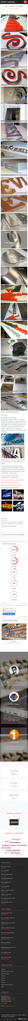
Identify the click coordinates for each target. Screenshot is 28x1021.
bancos (6, 853)
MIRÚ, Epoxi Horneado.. (6, 942)
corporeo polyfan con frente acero (17, 522)
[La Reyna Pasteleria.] (14, 822)
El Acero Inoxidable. (5, 886)
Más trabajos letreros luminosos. (11, 485)
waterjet (10, 462)
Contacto (3, 982)
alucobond (24, 850)
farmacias (15, 853)
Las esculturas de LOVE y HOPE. (8, 898)
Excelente (14, 555)
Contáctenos (5, 992)
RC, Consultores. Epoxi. (6, 952)
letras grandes (13, 850)
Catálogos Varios (5, 973)
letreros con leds (5, 843)
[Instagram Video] (12, 439)
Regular (14, 588)
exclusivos (16, 839)
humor (4, 850)
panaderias (15, 842)
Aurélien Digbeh (14, 706)
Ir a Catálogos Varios (9, 613)
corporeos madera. (20, 854)
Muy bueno (14, 566)
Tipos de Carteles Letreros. (6, 902)
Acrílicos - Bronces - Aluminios (7, 890)
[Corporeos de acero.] (12, 500)
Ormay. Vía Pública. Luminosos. (8, 917)
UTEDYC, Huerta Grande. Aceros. (8, 927)
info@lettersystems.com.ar (9, 1006)
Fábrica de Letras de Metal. (7, 984)
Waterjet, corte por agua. (6, 894)
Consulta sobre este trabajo (10, 526)
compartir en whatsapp (9, 608)
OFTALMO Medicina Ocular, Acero (8, 947)
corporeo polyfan (6, 522)
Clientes (14, 786)
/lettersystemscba (10, 611)
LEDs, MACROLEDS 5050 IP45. (10, 487)
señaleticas (20, 523)
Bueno (14, 577)
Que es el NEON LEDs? (6, 882)
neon (7, 841)
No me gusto (14, 599)
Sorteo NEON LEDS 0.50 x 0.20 (7, 971)
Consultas (23, 1019)
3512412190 (4, 1003)
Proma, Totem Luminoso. (6, 957)
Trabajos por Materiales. (14, 833)
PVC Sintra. (4, 518)
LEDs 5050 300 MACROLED (7, 878)
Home (12, 8)
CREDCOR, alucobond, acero (7, 937)
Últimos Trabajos (6, 909)
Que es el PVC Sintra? (6, 866)
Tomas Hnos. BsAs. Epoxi (6, 913)
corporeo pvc (3, 523)
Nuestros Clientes (14, 813)
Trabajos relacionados (9, 620)
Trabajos (16, 8)
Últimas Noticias (5, 862)
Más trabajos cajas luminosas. (10, 482)
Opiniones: (14, 657)
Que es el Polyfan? (5, 870)
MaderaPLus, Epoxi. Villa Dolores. (8, 922)
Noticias (3, 980)
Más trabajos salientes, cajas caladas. (12, 480)
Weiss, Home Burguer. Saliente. (7, 932)
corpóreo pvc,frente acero (12, 523)
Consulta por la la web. (14, 680)
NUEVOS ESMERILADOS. (6, 874)
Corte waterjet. (14, 744)
